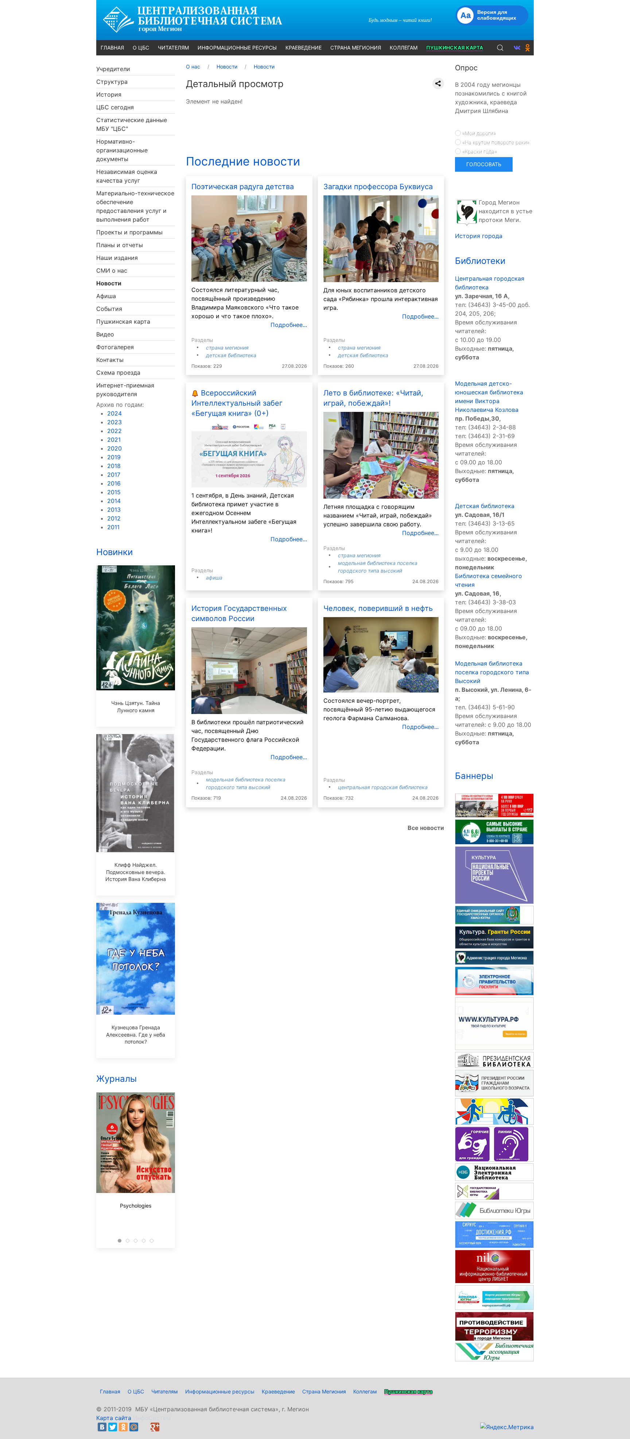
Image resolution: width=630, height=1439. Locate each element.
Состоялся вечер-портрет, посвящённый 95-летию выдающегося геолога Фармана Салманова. (379, 709)
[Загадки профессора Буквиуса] (381, 238)
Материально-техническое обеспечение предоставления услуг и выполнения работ (135, 206)
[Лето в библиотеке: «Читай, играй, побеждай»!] (381, 454)
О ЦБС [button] (141, 47)
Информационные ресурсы (219, 1391)
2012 (114, 518)
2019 (114, 457)
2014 (114, 500)
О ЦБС (136, 1391)
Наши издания (117, 257)
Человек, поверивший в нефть (378, 608)
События (109, 308)
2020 (114, 448)
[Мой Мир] (133, 1427)
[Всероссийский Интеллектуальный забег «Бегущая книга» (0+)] (249, 454)
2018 (114, 465)
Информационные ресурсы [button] (237, 47)
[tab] (119, 1241)
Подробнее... (289, 324)
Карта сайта (113, 1418)
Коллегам (365, 1391)
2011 (113, 527)
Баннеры (474, 776)
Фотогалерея (115, 347)
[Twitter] (112, 1427)
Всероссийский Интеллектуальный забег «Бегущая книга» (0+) (237, 403)
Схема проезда (118, 372)
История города (478, 235)
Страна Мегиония (227, 347)
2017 (113, 474)
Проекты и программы (129, 232)
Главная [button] (112, 47)
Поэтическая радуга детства (242, 186)
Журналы (116, 1078)
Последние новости (243, 161)
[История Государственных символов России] (249, 670)
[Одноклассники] (123, 1427)
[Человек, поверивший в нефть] (381, 654)
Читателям (164, 1391)
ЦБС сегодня (115, 107)
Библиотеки (480, 261)
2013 (114, 509)
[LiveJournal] (144, 1427)
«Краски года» (479, 151)
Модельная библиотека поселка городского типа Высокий (492, 672)
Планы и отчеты (119, 245)
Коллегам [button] (403, 47)
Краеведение (278, 1391)
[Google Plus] (155, 1427)
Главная (110, 1391)
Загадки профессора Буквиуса (378, 186)
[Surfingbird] (165, 1427)
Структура (112, 81)
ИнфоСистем (152, 1418)
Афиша (106, 296)
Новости (108, 283)
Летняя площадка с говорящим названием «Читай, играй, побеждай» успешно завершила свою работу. (377, 515)
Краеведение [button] (303, 47)
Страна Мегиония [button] (355, 47)
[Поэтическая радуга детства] (249, 238)
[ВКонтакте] (102, 1427)
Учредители (113, 69)
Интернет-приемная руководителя (125, 390)
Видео (105, 334)
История (108, 94)
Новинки (114, 552)
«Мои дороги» (478, 133)
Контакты (110, 359)
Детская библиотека (231, 355)
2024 (114, 413)
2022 (114, 430)
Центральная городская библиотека (383, 787)
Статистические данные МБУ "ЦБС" (131, 124)
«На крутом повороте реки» (495, 142)
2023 (114, 422)
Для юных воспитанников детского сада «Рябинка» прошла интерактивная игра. (380, 298)
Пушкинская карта (123, 321)
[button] (500, 47)
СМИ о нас (111, 270)
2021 (114, 439)
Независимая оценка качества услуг (126, 176)
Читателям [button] (173, 47)
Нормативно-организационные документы (122, 150)
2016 (114, 483)
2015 (114, 492)
